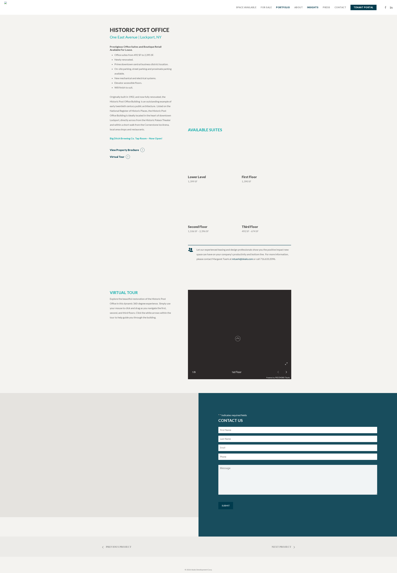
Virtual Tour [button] (117, 156)
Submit (226, 505)
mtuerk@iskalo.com (242, 258)
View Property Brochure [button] (124, 149)
